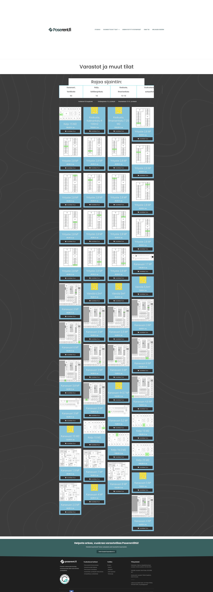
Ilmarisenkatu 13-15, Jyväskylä (127, 101)
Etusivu (97, 29)
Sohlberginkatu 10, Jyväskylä (106, 101)
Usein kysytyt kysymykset (131, 29)
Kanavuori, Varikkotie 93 (71, 91)
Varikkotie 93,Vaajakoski (85, 101)
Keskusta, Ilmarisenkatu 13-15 (123, 91)
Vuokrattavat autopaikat (149, 89)
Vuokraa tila (71, 131)
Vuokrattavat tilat (110, 29)
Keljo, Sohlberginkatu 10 (96, 91)
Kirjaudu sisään (158, 29)
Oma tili (146, 29)
